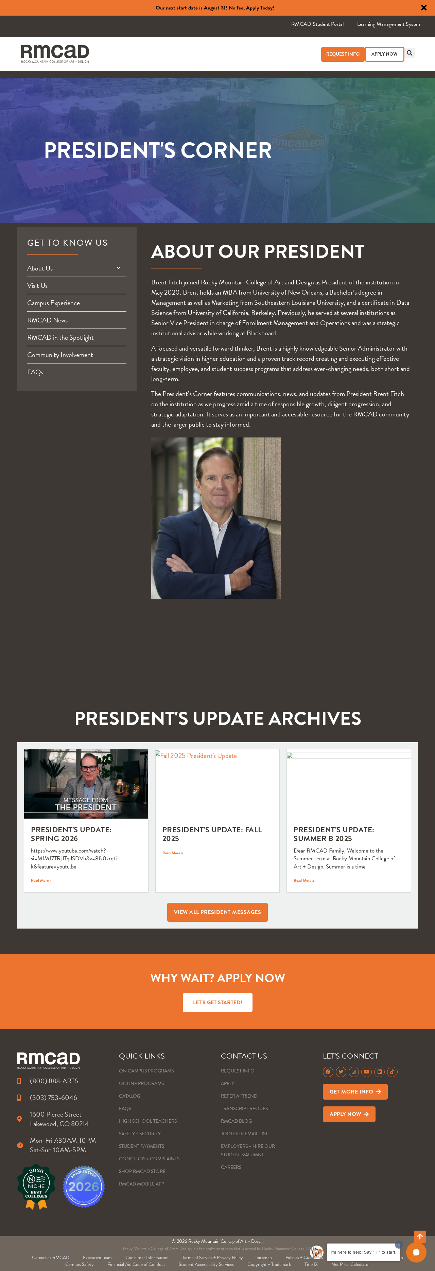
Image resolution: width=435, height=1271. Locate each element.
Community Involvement (60, 355)
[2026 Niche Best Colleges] (36, 1186)
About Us (40, 268)
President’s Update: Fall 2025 (212, 834)
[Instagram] (354, 1072)
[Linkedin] (379, 1072)
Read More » (41, 880)
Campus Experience (53, 303)
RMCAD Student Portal (317, 24)
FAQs (35, 372)
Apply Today (259, 8)
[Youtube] (366, 1072)
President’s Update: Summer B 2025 (334, 834)
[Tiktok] (392, 1072)
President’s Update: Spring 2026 (71, 834)
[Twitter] (341, 1072)
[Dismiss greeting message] (399, 1244)
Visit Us (37, 285)
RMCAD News (47, 320)
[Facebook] (328, 1072)
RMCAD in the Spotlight (60, 337)
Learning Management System (389, 24)
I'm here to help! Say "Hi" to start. (363, 1252)
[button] (409, 53)
